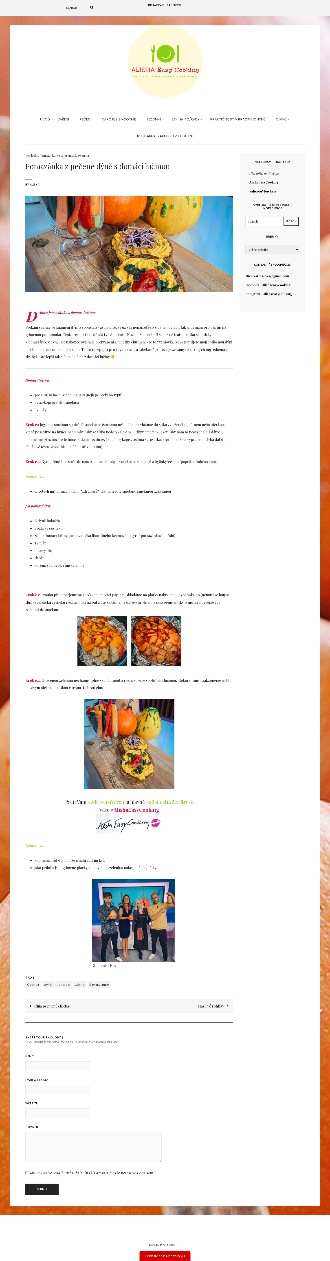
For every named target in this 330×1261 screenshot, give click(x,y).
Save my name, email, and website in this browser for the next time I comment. (91, 1173)
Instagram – (268, 294)
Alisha (35, 184)
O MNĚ (282, 119)
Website (31, 1103)
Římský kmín (99, 985)
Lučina (80, 985)
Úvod (45, 119)
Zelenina (83, 155)
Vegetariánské (66, 155)
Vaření (63, 119)
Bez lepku (31, 155)
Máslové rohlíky (211, 1006)
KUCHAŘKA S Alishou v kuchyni (165, 135)
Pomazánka (47, 155)
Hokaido (63, 985)
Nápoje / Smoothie (119, 119)
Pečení (86, 119)
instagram (156, 5)
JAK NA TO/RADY (186, 119)
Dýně (48, 985)
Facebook (174, 5)
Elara (152, 1244)
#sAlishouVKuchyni (261, 191)
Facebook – (267, 285)
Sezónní (154, 119)
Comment (32, 1127)
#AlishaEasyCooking (262, 182)
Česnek (33, 985)
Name (30, 1056)
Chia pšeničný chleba (51, 1006)
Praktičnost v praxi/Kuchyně (238, 119)
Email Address (36, 1080)
